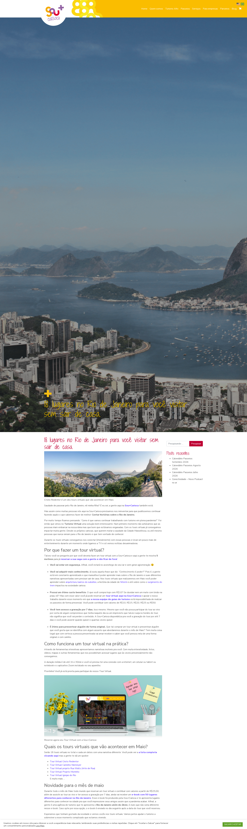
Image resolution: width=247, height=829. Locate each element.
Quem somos (156, 8)
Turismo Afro (171, 8)
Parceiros (224, 8)
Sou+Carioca (132, 505)
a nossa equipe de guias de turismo (110, 599)
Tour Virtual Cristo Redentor (64, 761)
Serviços (196, 8)
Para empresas (210, 8)
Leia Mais (40, 825)
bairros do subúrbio (87, 582)
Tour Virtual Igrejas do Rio (63, 775)
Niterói (124, 582)
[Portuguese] (243, 3)
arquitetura (71, 582)
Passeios (185, 8)
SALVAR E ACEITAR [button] (232, 824)
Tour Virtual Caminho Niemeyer (65, 765)
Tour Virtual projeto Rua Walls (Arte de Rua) (72, 768)
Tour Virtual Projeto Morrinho (64, 771)
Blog (234, 8)
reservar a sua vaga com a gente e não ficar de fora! (89, 559)
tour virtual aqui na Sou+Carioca (123, 595)
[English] (239, 3)
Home (144, 8)
